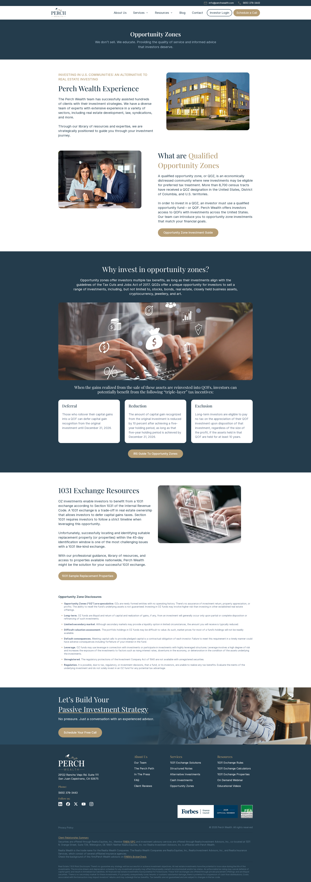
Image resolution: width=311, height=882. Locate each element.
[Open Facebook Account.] (68, 804)
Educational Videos (229, 786)
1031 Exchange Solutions (185, 762)
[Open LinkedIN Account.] (60, 804)
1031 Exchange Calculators (234, 768)
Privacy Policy (65, 827)
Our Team (140, 762)
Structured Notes (181, 768)
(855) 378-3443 (251, 2)
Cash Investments (181, 780)
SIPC (132, 841)
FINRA (126, 841)
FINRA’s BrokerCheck (135, 856)
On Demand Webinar (230, 780)
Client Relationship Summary (73, 837)
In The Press (142, 774)
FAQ (136, 780)
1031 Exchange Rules (230, 762)
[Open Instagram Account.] (91, 804)
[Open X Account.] (76, 804)
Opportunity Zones (182, 786)
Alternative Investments (185, 774)
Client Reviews (143, 786)
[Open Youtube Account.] (84, 804)
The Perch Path (144, 768)
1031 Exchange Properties (233, 774)
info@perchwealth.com (221, 2)
